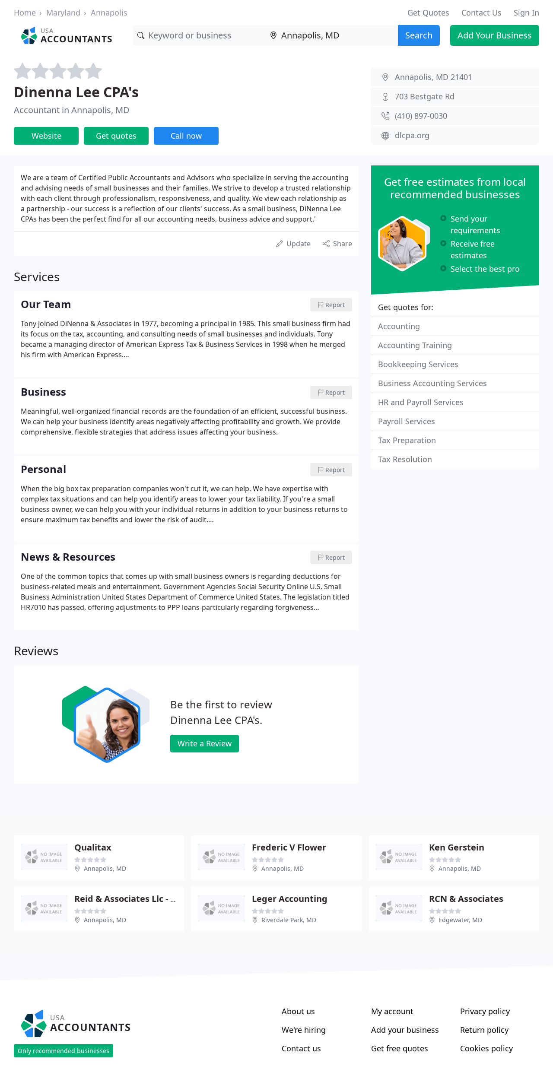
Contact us (301, 1048)
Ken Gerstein (456, 847)
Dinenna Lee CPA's (76, 91)
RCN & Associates (466, 898)
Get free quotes (399, 1048)
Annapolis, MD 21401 (433, 77)
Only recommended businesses (63, 1051)
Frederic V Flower (289, 847)
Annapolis (109, 12)
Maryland (63, 12)
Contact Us (481, 12)
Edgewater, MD (460, 920)
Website (46, 135)
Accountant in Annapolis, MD (72, 110)
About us (298, 1011)
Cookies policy (486, 1048)
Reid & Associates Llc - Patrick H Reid (152, 898)
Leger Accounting (289, 898)
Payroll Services (406, 421)
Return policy (484, 1030)
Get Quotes (428, 12)
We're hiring (304, 1030)
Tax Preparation (407, 440)
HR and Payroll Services (421, 402)
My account (392, 1011)
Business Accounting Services (432, 383)
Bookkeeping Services (418, 364)
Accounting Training (415, 345)
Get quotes (116, 135)
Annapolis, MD (105, 868)
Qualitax (92, 847)
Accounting (399, 326)
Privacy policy (485, 1011)
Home (25, 12)
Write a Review (205, 743)
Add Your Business (495, 35)
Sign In (526, 12)
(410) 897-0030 (421, 116)
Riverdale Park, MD (288, 920)
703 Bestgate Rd (424, 96)
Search (418, 35)
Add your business (405, 1030)
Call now (186, 135)
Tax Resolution (405, 459)
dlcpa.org (412, 135)
